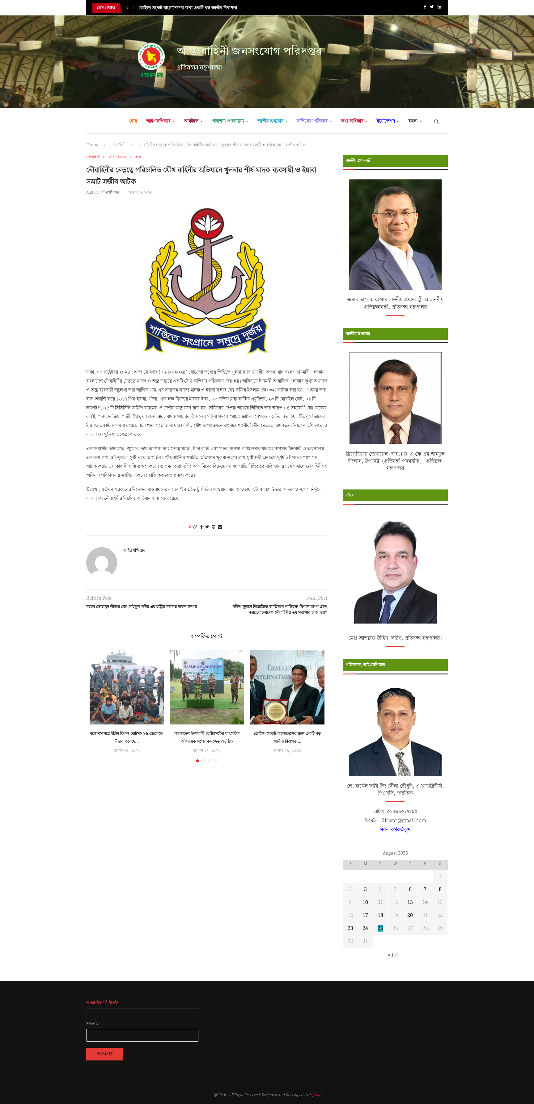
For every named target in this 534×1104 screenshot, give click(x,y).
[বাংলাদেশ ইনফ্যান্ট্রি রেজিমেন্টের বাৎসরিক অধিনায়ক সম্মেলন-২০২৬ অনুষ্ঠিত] (207, 687)
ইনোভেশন (386, 121)
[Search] (436, 121)
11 (380, 902)
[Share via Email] (220, 527)
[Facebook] (424, 8)
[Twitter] (432, 8)
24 (365, 928)
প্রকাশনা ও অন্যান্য (228, 121)
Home (92, 145)
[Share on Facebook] (201, 527)
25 (380, 928)
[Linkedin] (439, 8)
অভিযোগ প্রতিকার (312, 121)
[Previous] (127, 8)
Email (93, 1024)
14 (425, 902)
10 (365, 902)
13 (410, 902)
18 (380, 915)
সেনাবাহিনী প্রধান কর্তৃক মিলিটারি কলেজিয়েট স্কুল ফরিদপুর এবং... (193, 8)
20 (410, 915)
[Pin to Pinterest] (213, 527)
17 (365, 915)
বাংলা (412, 121)
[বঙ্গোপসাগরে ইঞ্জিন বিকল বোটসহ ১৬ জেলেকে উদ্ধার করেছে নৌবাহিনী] (127, 687)
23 (350, 928)
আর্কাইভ (191, 121)
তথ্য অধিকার (352, 121)
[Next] (133, 8)
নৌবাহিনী (118, 145)
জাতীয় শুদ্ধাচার (270, 121)
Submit (105, 1054)
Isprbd (314, 1095)
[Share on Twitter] (207, 527)
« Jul (393, 955)
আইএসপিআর (158, 121)
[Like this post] (195, 527)
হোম (133, 121)
